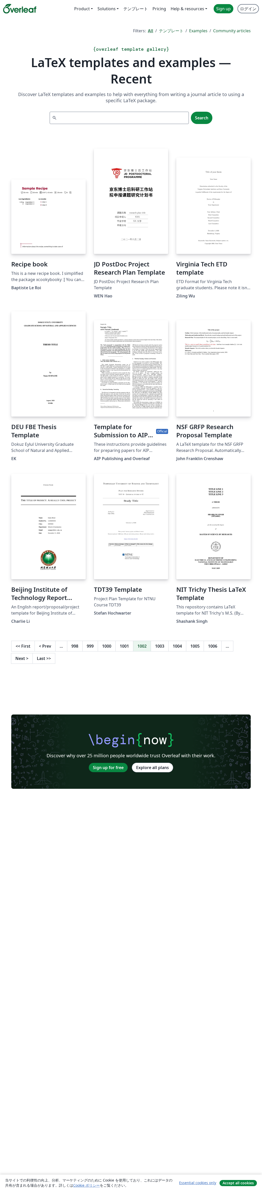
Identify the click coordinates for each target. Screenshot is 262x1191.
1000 (106, 646)
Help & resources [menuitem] (187, 9)
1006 (212, 646)
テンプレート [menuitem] (135, 9)
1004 (177, 646)
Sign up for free (108, 767)
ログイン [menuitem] (248, 9)
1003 (159, 646)
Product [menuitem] (82, 9)
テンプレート (171, 31)
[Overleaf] (19, 8)
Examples (198, 31)
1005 (195, 646)
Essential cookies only (197, 1182)
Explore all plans (152, 767)
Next (21, 658)
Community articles (232, 31)
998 (74, 646)
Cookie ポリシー (86, 1185)
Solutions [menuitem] (106, 9)
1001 (124, 646)
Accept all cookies (238, 1182)
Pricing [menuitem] (159, 9)
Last (44, 658)
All (150, 31)
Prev (45, 646)
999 (90, 646)
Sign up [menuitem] (223, 9)
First (23, 646)
